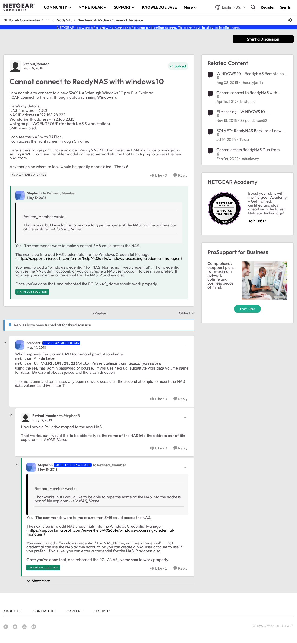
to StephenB (69, 415)
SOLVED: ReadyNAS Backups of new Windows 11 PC (248, 130)
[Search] (253, 7)
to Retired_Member (59, 193)
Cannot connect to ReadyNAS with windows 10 (246, 92)
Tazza (244, 139)
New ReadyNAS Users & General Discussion (110, 20)
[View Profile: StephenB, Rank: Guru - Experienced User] (19, 345)
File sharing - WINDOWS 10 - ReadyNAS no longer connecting (244, 111)
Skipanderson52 (253, 120)
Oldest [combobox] (186, 313)
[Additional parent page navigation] (48, 20)
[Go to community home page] (19, 7)
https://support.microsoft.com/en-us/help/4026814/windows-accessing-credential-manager (98, 258)
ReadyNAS (64, 20)
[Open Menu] (290, 20)
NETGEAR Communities (21, 20)
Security (102, 611)
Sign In (285, 7)
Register (268, 7)
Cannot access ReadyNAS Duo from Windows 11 (248, 149)
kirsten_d (247, 101)
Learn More (247, 309)
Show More (41, 580)
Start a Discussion (263, 39)
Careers (75, 611)
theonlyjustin (252, 82)
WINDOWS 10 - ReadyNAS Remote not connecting (250, 73)
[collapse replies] (5, 342)
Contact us (44, 611)
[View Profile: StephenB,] (20, 195)
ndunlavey (250, 158)
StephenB (34, 193)
